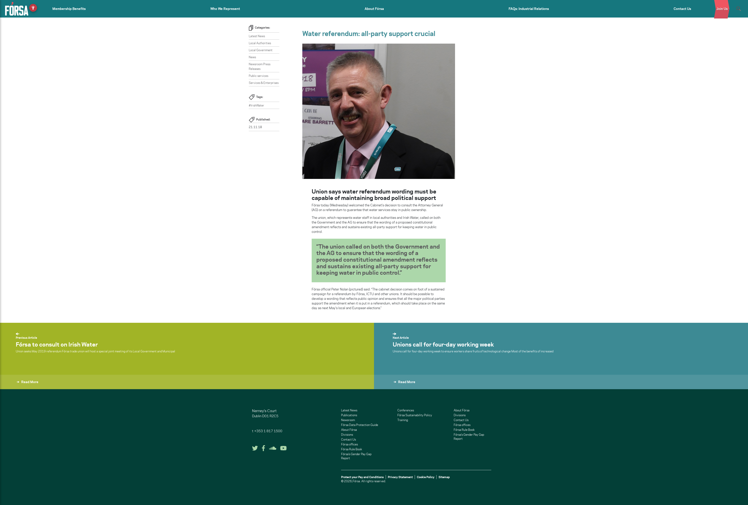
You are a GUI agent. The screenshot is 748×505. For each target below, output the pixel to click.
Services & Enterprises (264, 83)
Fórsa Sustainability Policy (414, 415)
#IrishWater (256, 105)
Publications (349, 415)
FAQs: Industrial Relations (529, 8)
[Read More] (383, 387)
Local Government (261, 50)
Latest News (257, 36)
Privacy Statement (400, 477)
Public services (258, 76)
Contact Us (682, 8)
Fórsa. (357, 481)
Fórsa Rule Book (351, 449)
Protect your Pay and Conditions (362, 477)
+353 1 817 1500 (268, 431)
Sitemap (444, 477)
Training (402, 420)
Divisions (347, 435)
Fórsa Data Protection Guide (359, 425)
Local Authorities (260, 43)
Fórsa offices (349, 444)
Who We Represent (225, 8)
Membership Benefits (69, 8)
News (252, 57)
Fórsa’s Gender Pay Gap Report (356, 456)
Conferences (405, 410)
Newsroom (348, 420)
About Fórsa (374, 8)
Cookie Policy (425, 477)
